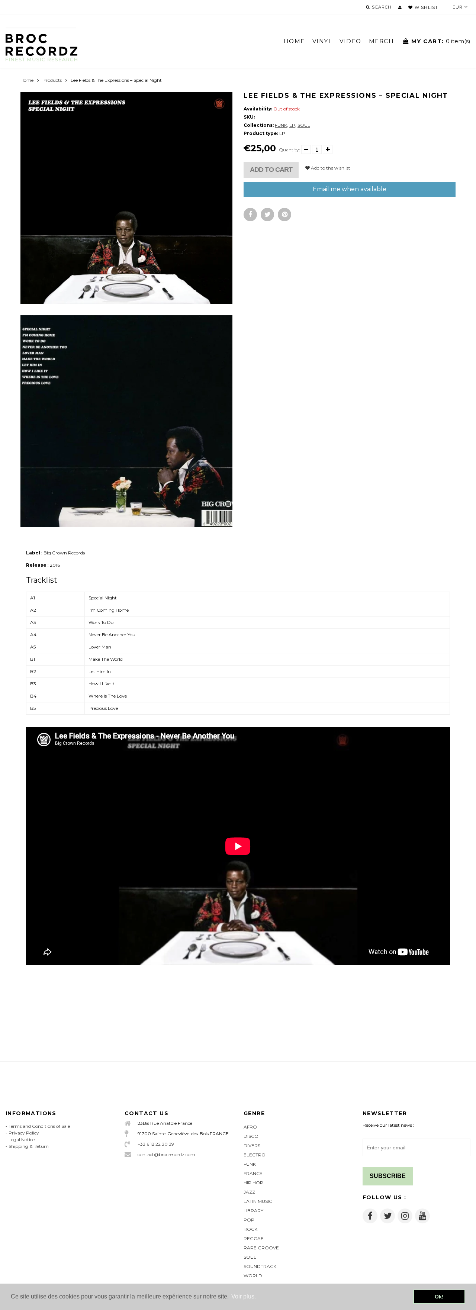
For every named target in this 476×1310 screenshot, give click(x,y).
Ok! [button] (439, 1297)
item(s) (440, 41)
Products (52, 80)
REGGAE (254, 1238)
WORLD (253, 1275)
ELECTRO (255, 1155)
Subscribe (388, 1176)
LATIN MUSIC (258, 1201)
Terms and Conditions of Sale (39, 1126)
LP (292, 125)
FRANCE (253, 1173)
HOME (294, 41)
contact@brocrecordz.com (166, 1154)
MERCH (381, 41)
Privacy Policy (24, 1133)
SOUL (304, 125)
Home (26, 80)
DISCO (251, 1136)
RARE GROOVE (261, 1248)
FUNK (281, 125)
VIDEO (350, 41)
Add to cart (271, 169)
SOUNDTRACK (260, 1266)
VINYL (322, 41)
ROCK (250, 1229)
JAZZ (249, 1192)
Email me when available (349, 189)
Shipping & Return (29, 1146)
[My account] (400, 7)
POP (249, 1220)
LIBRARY (253, 1210)
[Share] (250, 214)
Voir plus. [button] (243, 1296)
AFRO (250, 1127)
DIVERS (252, 1145)
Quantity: (289, 149)
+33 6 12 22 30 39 (156, 1144)
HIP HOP (253, 1182)
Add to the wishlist (330, 168)
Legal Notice (22, 1139)
